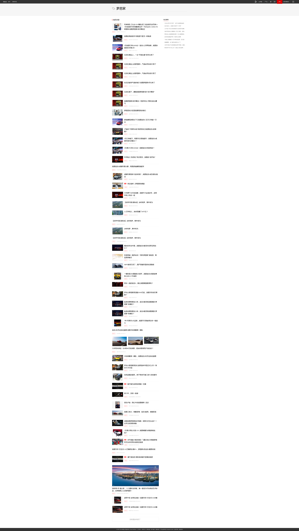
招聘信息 (148, 529)
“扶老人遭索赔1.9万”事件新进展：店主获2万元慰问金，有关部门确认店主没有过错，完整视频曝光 (176, 39)
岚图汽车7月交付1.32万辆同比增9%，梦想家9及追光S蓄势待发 (133, 449)
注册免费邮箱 (286, 1)
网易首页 (5, 1)
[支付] (271, 1)
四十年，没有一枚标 (131, 393)
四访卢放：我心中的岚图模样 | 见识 (136, 402)
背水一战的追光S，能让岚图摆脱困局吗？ (138, 283)
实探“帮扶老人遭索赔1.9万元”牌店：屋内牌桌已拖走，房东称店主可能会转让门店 (176, 31)
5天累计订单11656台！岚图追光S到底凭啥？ (139, 148)
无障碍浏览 (14, 1)
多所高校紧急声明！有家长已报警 (173, 36)
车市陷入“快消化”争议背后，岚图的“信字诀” (139, 157)
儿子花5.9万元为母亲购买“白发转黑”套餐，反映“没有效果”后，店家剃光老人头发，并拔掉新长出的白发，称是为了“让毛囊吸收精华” (176, 28)
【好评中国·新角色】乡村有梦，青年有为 (138, 202)
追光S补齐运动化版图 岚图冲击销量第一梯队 (127, 330)
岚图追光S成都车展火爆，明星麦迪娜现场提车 (128, 166)
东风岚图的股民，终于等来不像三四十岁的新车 (140, 375)
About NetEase (133, 529)
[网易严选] (266, 1)
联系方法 (144, 529)
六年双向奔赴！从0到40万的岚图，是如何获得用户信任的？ (132, 348)
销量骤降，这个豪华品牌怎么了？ (173, 42)
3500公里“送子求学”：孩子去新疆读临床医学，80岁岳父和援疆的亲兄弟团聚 (176, 23)
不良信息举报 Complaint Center (167, 529)
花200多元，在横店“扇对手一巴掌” (173, 26)
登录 (280, 1)
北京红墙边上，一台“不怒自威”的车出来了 (139, 55)
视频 (126, 187)
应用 (9, 1)
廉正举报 (176, 529)
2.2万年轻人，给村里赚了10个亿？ (136, 211)
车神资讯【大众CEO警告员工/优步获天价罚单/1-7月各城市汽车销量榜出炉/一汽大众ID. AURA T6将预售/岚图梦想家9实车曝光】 (141, 27)
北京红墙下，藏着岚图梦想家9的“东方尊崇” (139, 92)
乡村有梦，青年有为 (131, 229)
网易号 (113, 31)
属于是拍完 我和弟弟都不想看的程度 (140, 457)
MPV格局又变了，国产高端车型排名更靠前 (139, 264)
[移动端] (256, 1)
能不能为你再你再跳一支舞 (136, 384)
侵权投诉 (181, 529)
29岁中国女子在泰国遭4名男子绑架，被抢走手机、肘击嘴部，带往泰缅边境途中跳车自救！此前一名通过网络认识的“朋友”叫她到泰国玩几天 (176, 45)
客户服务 (153, 529)
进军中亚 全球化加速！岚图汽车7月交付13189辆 (140, 498)
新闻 (114, 241)
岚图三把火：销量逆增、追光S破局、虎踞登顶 (140, 412)
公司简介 (139, 529)
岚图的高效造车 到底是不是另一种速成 (137, 36)
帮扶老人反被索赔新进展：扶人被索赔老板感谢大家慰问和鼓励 (176, 34)
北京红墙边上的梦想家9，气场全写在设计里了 (140, 64)
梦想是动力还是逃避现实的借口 (135, 110)
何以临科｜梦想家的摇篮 (136, 184)
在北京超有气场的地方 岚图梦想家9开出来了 (139, 82)
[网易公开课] (260, 1)
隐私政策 (157, 529)
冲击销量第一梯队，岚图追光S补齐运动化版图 (140, 356)
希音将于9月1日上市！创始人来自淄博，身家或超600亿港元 (176, 47)
